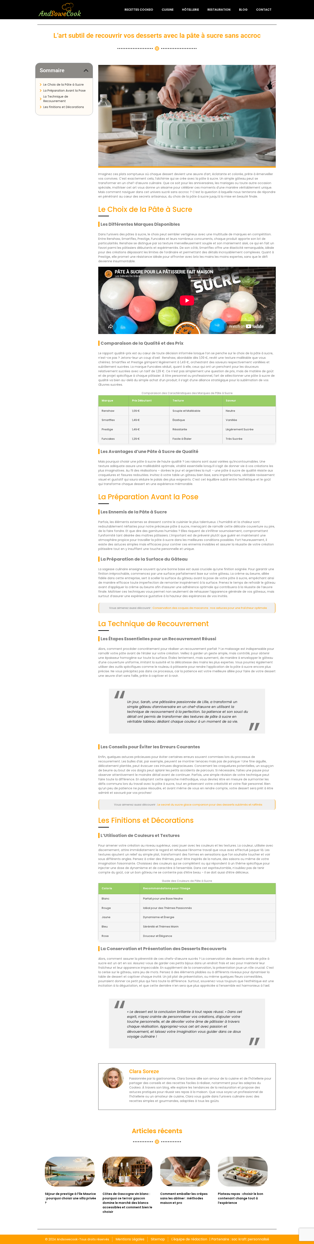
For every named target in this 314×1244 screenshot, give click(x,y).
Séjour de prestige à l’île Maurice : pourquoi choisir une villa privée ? (70, 1198)
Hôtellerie (190, 9)
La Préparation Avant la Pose (64, 90)
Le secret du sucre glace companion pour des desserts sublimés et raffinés (209, 805)
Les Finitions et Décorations (63, 107)
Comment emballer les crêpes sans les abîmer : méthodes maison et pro (184, 1198)
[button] (86, 70)
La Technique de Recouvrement (55, 98)
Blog (243, 9)
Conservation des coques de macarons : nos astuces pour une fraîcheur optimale (210, 608)
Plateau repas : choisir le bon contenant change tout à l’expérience (240, 1198)
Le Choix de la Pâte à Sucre (63, 84)
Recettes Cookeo (139, 9)
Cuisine (167, 9)
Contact (263, 9)
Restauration (218, 9)
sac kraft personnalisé (250, 1239)
